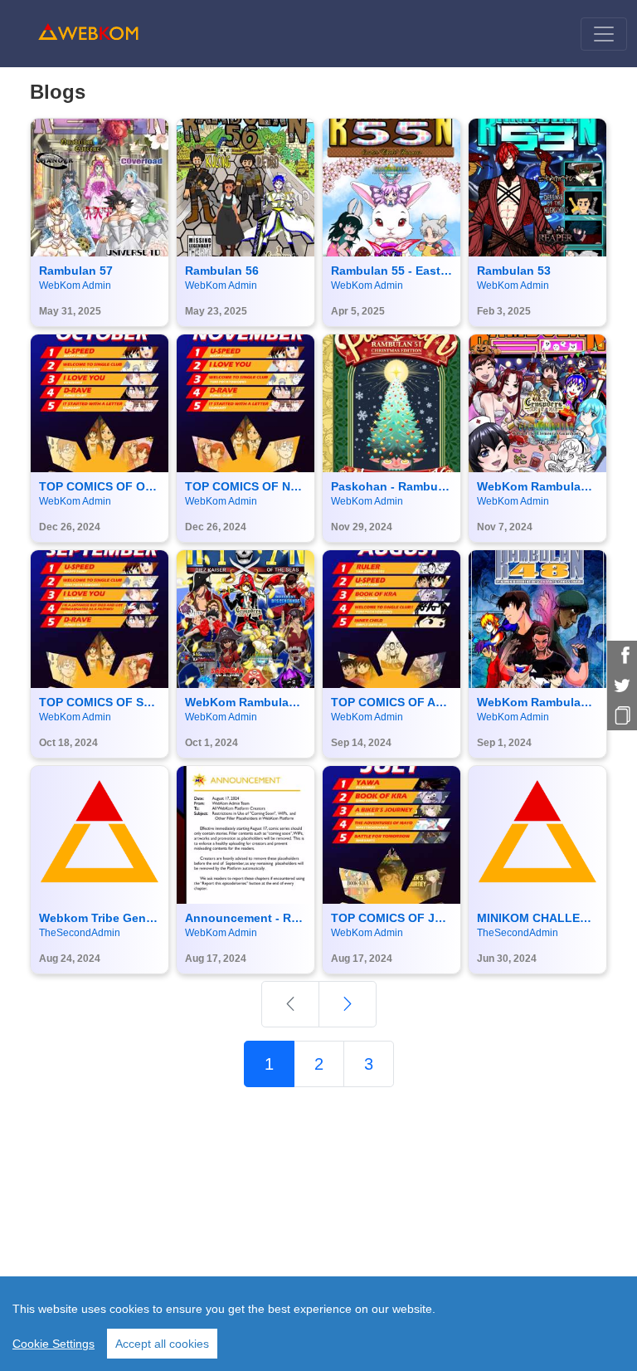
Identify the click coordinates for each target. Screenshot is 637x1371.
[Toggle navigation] (604, 34)
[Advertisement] (318, 1216)
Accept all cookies (162, 1343)
